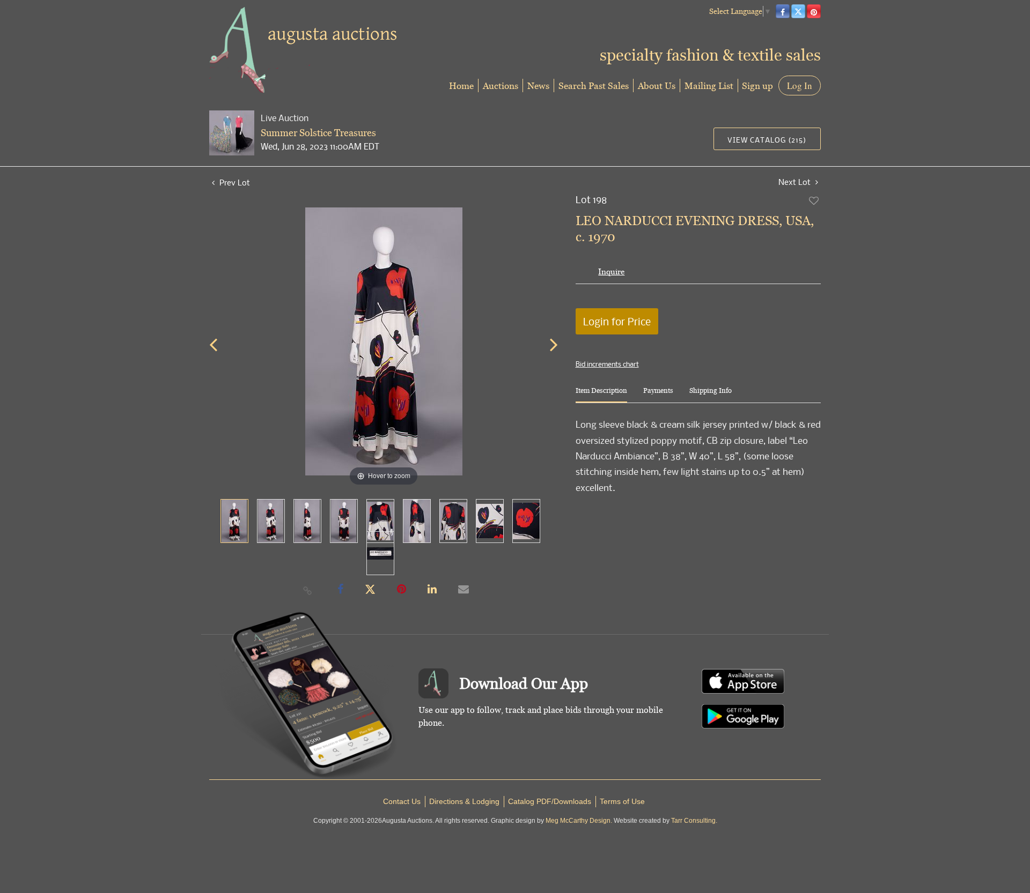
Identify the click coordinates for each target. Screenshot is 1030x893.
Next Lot (795, 182)
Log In (799, 85)
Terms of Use (622, 801)
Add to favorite (814, 200)
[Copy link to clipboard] (307, 590)
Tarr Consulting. (694, 820)
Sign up (757, 85)
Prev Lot (233, 182)
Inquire (611, 271)
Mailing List (709, 85)
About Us (656, 85)
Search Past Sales (593, 85)
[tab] (601, 394)
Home (461, 85)
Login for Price (617, 321)
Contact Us (402, 801)
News (538, 85)
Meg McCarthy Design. (579, 820)
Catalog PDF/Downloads (549, 801)
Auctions (500, 85)
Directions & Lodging (464, 801)
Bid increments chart (607, 364)
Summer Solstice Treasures (318, 132)
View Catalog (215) (766, 140)
